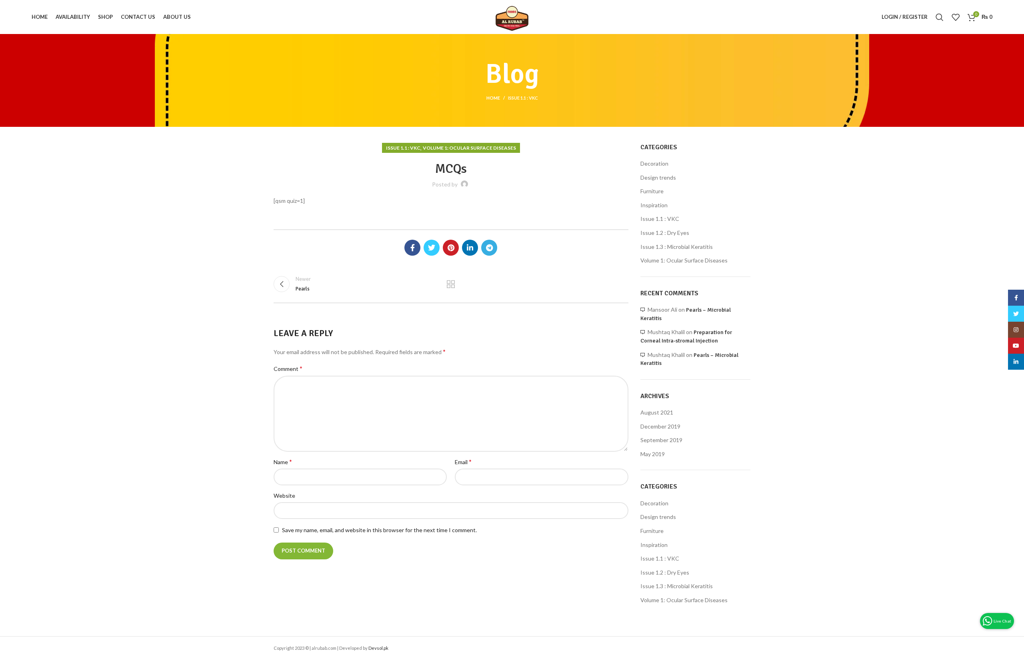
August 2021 (656, 412)
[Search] (940, 17)
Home (493, 97)
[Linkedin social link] (470, 248)
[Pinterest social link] (451, 248)
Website (284, 495)
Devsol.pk (378, 648)
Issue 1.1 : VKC (523, 97)
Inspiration (654, 205)
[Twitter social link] (432, 248)
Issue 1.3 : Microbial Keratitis (676, 246)
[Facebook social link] (412, 248)
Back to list (450, 284)
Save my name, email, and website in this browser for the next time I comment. (379, 530)
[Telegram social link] (489, 248)
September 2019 (661, 440)
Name (283, 461)
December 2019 (660, 426)
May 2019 (652, 454)
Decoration (654, 163)
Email (463, 461)
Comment (288, 368)
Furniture (652, 191)
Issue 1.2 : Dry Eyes (664, 232)
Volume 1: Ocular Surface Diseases (469, 148)
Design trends (658, 177)
